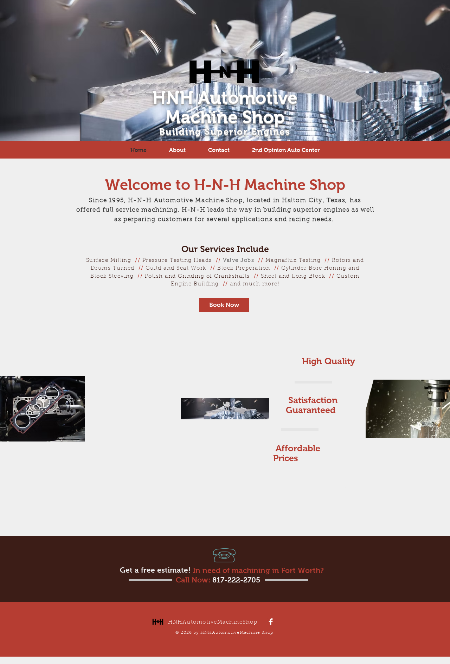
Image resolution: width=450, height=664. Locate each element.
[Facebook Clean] (270, 621)
